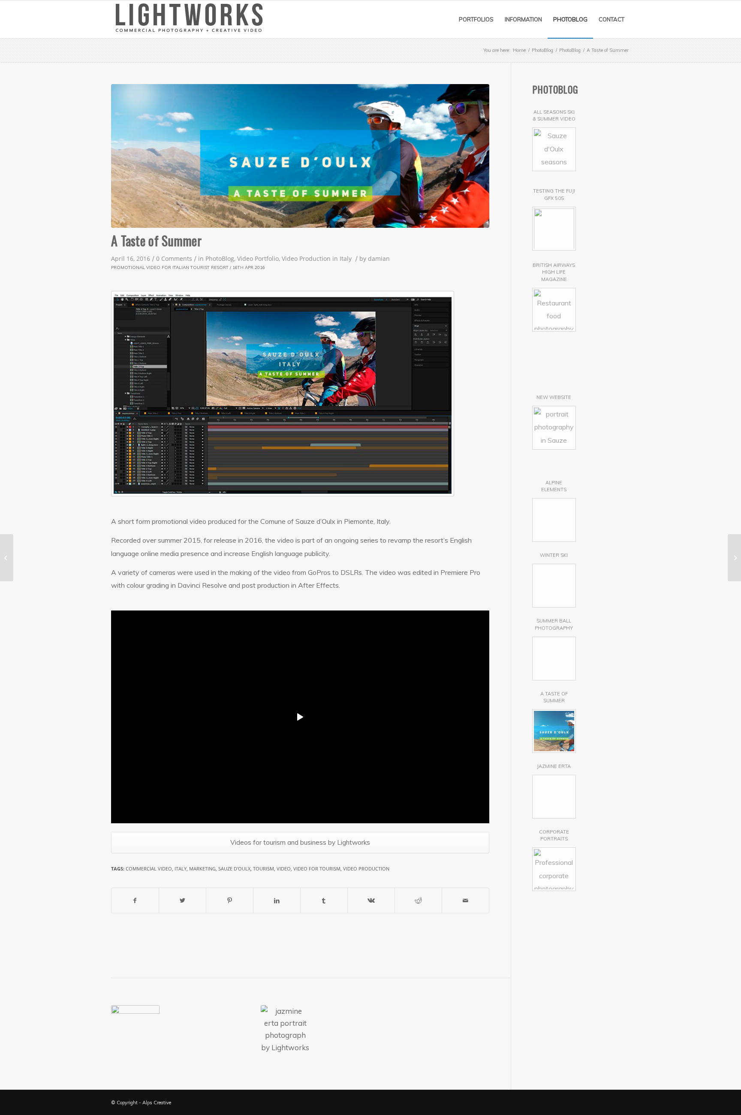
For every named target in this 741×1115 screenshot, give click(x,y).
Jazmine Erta (554, 766)
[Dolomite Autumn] (135, 1029)
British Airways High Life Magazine (554, 272)
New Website (553, 397)
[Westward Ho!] (485, 1029)
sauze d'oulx (234, 868)
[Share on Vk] (371, 900)
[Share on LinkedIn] (276, 900)
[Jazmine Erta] (285, 1029)
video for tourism (316, 868)
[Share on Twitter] (182, 900)
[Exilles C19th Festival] (335, 1029)
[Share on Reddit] (418, 900)
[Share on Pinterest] (229, 900)
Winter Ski (554, 555)
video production (366, 868)
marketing (202, 868)
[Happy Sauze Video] (385, 1029)
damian (379, 258)
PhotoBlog (219, 258)
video (284, 868)
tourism (263, 868)
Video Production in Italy (317, 258)
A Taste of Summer (156, 240)
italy (181, 868)
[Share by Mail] (465, 900)
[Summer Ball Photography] (734, 557)
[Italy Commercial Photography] (185, 1029)
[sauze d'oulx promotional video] (300, 156)
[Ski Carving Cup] (435, 1029)
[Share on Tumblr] (324, 900)
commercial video (149, 868)
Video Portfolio (258, 258)
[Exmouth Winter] (235, 1029)
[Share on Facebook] (135, 900)
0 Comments (174, 258)
